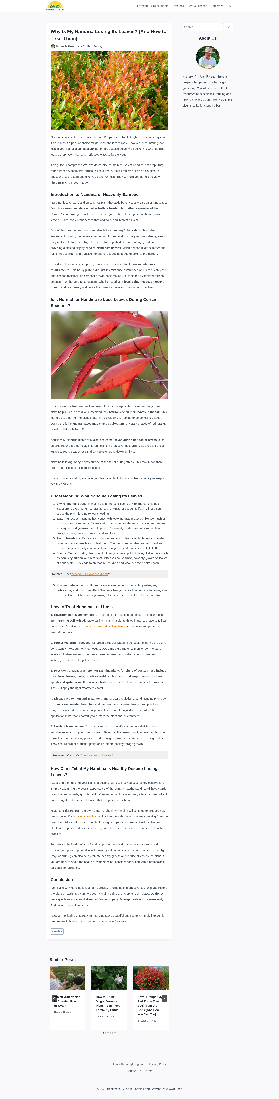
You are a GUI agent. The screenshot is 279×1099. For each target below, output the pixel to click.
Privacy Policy (158, 1064)
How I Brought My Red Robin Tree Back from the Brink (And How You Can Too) (150, 1005)
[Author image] (53, 46)
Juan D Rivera (66, 46)
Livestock (178, 5)
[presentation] (67, 978)
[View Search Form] (230, 5)
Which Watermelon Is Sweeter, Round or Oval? (67, 1001)
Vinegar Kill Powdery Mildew (89, 574)
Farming (142, 5)
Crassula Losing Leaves (95, 755)
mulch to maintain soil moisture (105, 626)
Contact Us (134, 1071)
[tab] (103, 1033)
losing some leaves (87, 816)
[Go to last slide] (54, 998)
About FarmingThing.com (129, 1064)
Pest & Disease (197, 5)
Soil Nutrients (159, 5)
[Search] (228, 27)
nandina (57, 931)
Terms (148, 1071)
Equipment (218, 5)
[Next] (164, 998)
